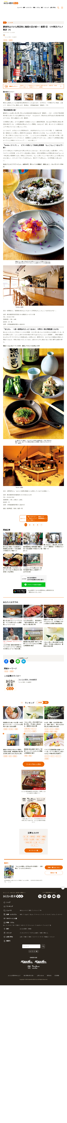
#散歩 (30, 755)
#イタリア (47, 756)
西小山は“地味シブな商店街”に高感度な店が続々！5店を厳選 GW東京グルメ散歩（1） (12, 548)
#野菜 (38, 836)
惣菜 (30, 936)
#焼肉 (43, 839)
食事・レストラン (27, 7)
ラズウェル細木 (34, 932)
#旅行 (38, 839)
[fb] (49, 896)
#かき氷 (46, 729)
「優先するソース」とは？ (35, 592)
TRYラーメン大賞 (11, 918)
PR (40, 910)
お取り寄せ (53, 7)
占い (4, 925)
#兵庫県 (5, 756)
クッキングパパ (24, 932)
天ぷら (31, 914)
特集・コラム (36, 7)
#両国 (26, 755)
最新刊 (8, 941)
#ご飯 (35, 842)
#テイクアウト (28, 731)
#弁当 (10, 756)
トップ (8, 902)
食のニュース (23, 910)
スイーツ (60, 914)
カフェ (53, 914)
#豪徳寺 (10, 40)
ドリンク (52, 936)
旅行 (42, 7)
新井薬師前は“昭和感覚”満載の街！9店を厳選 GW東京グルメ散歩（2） (32, 548)
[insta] (58, 896)
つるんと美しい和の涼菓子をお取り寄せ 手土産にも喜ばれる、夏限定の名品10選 (53, 644)
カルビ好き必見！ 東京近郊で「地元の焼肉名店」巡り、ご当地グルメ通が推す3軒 (32, 622)
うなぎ (26, 914)
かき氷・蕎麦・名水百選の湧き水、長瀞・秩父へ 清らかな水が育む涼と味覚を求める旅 (54, 724)
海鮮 (25, 936)
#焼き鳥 (5, 40)
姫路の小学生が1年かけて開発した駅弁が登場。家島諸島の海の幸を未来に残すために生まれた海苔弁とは (13, 752)
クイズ (9, 925)
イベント (35, 910)
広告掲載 (56, 975)
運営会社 (49, 975)
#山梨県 (32, 839)
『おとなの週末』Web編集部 (10, 37)
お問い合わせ (40, 975)
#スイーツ (34, 728)
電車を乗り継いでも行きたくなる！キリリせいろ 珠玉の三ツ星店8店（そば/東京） (12, 569)
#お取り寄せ (27, 728)
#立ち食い (11, 729)
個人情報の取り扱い (29, 975)
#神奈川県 (29, 842)
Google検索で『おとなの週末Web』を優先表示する (41, 590)
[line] (44, 896)
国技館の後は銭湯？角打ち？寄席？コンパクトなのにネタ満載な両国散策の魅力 (32, 643)
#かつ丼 (26, 836)
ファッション (30, 925)
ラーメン (37, 914)
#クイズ (41, 842)
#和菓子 (34, 731)
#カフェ (52, 756)
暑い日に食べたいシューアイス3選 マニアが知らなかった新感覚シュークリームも (12, 622)
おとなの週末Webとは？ (14, 975)
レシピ (46, 925)
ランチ (48, 914)
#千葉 (26, 839)
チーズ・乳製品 (44, 936)
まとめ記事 (10, 22)
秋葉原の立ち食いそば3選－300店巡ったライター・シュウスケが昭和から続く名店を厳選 (13, 724)
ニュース (19, 7)
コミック (46, 7)
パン (43, 914)
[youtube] (54, 896)
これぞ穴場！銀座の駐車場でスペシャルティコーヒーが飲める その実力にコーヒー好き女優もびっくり (13, 647)
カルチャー (39, 925)
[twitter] (40, 896)
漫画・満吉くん (44, 932)
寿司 (21, 914)
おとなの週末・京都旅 (25, 928)
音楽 (17, 925)
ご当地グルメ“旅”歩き (27, 618)
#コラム (51, 729)
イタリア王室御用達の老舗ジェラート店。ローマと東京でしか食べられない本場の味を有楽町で (54, 751)
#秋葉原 (5, 729)
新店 (30, 910)
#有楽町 (46, 758)
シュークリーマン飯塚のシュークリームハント (12, 618)
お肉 (21, 936)
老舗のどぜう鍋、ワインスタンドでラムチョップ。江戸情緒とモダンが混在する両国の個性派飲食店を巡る (53, 621)
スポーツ (23, 925)
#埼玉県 (46, 731)
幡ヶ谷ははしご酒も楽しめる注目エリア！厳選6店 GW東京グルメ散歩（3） (54, 546)
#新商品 (15, 756)
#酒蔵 (55, 731)
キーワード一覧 (33, 951)
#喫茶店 (57, 729)
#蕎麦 (16, 729)
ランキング (9, 906)
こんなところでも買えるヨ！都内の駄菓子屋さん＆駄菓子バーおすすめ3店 (32, 569)
